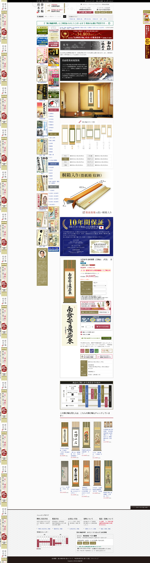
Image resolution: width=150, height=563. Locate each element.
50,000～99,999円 (53, 201)
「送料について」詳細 (90, 528)
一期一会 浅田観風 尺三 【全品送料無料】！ (75, 454)
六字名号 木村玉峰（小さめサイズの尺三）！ (75, 491)
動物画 (51, 151)
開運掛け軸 (79, 19)
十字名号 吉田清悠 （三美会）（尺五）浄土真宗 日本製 (65, 451)
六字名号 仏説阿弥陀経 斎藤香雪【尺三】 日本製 (97, 489)
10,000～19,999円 (53, 193)
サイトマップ (94, 558)
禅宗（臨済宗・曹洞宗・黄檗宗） (54, 182)
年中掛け (51, 119)
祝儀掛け (51, 124)
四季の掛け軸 (87, 19)
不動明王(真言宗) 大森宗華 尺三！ (86, 451)
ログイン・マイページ (88, 4)
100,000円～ (52, 204)
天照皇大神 (95, 19)
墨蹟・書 (51, 154)
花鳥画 (51, 149)
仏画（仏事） (52, 137)
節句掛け (51, 127)
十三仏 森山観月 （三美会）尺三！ (97, 454)
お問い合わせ (109, 1)
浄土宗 (51, 170)
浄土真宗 (51, 167)
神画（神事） (52, 140)
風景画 (51, 146)
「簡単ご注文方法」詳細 (43, 528)
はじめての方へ (91, 1)
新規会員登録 (105, 4)
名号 (94, 27)
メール (109, 12)
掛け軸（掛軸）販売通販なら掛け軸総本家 (69, 27)
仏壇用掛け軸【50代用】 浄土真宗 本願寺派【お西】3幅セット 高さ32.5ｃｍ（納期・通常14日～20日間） (108, 435)
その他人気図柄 (53, 160)
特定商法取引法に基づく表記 (82, 558)
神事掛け (51, 116)
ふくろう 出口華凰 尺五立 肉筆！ (64, 489)
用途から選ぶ (84, 27)
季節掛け (51, 122)
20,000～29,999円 (53, 196)
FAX (97, 12)
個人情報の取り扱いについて (65, 558)
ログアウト (98, 4)
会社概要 (100, 1)
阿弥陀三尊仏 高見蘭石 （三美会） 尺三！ (107, 494)
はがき (103, 12)
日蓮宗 (51, 176)
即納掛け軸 (72, 19)
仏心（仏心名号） (100, 27)
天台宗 (51, 178)
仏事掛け (51, 113)
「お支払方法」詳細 (74, 528)
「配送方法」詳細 (57, 528)
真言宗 (51, 173)
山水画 (51, 143)
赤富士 (105, 19)
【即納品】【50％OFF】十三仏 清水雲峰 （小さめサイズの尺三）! (86, 491)
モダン (51, 157)
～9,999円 (51, 190)
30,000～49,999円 (53, 199)
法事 (101, 19)
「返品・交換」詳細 (105, 528)
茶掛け (51, 130)
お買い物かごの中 (86, 12)
